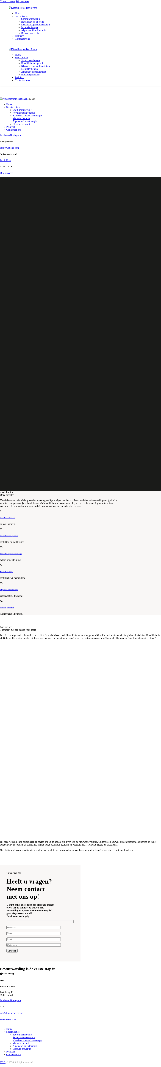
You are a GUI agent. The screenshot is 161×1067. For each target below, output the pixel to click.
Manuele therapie (6, 572)
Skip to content (7, 1)
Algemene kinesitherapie (9, 590)
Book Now (5, 160)
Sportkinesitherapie (7, 518)
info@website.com (9, 147)
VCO (3, 1062)
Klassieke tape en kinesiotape (11, 554)
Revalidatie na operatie (9, 536)
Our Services (6, 173)
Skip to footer (22, 1)
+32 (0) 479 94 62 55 (8, 1019)
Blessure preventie (7, 607)
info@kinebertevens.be (11, 1013)
